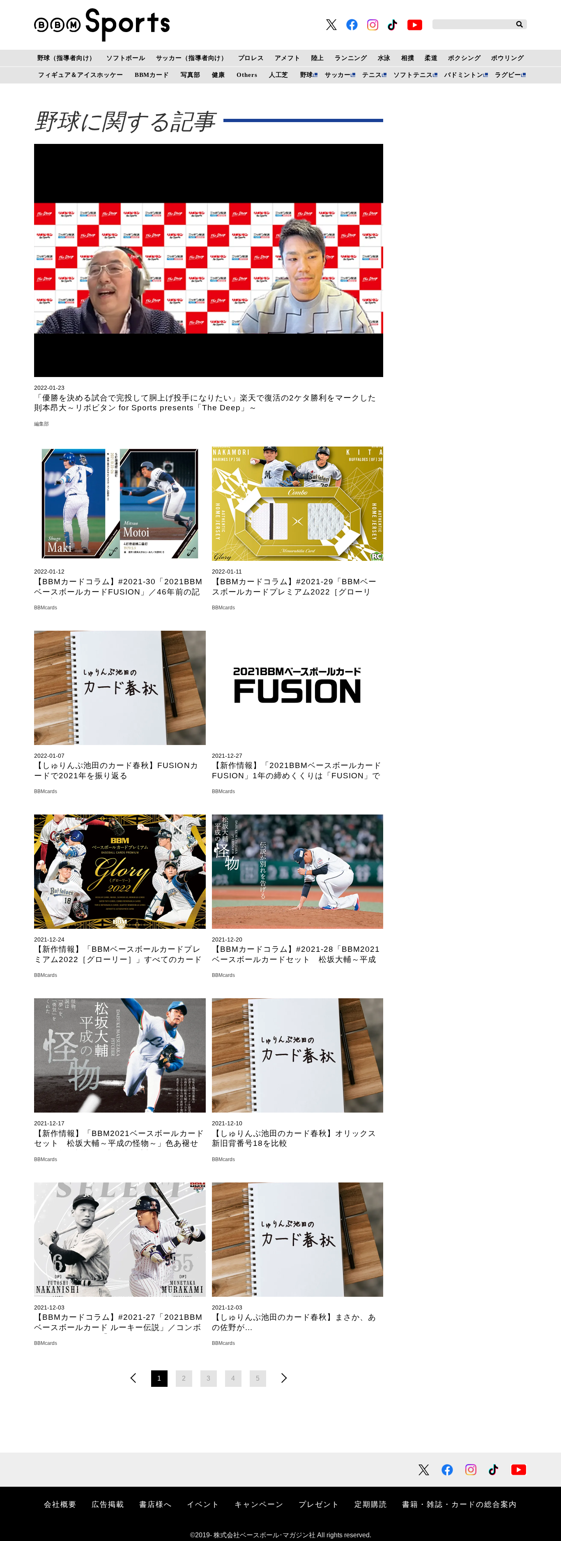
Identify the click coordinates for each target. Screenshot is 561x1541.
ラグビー (508, 75)
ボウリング (507, 58)
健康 (218, 75)
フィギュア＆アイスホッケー (80, 75)
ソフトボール (125, 58)
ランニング (351, 58)
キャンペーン (259, 1504)
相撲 (407, 58)
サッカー (338, 75)
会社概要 (60, 1504)
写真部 (190, 75)
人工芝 (279, 75)
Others (247, 75)
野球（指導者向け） (66, 58)
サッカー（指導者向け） (192, 58)
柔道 (431, 58)
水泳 (384, 58)
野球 (306, 75)
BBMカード (152, 75)
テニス (372, 75)
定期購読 (370, 1504)
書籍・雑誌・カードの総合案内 (459, 1504)
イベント (203, 1504)
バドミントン (463, 75)
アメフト (288, 58)
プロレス (251, 58)
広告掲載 (108, 1504)
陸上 (317, 58)
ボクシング (464, 58)
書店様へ (155, 1504)
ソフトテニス (412, 75)
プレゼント (319, 1504)
